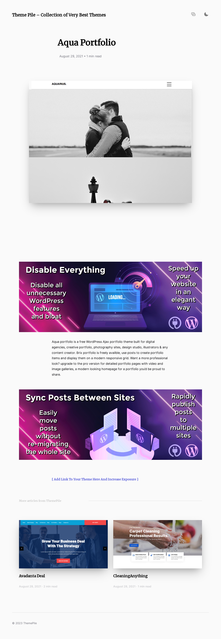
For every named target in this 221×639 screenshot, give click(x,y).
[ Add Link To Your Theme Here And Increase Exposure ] (95, 479)
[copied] (193, 14)
